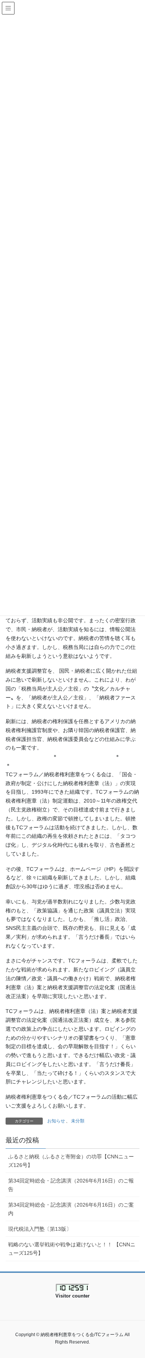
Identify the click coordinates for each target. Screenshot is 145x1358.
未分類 (77, 1121)
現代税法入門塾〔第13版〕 (39, 1229)
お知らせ (56, 1121)
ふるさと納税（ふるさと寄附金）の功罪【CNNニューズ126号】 (71, 1161)
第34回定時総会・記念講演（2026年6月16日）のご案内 (71, 1209)
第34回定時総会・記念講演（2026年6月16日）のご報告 (71, 1185)
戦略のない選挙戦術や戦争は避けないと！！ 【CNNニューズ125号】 (71, 1248)
